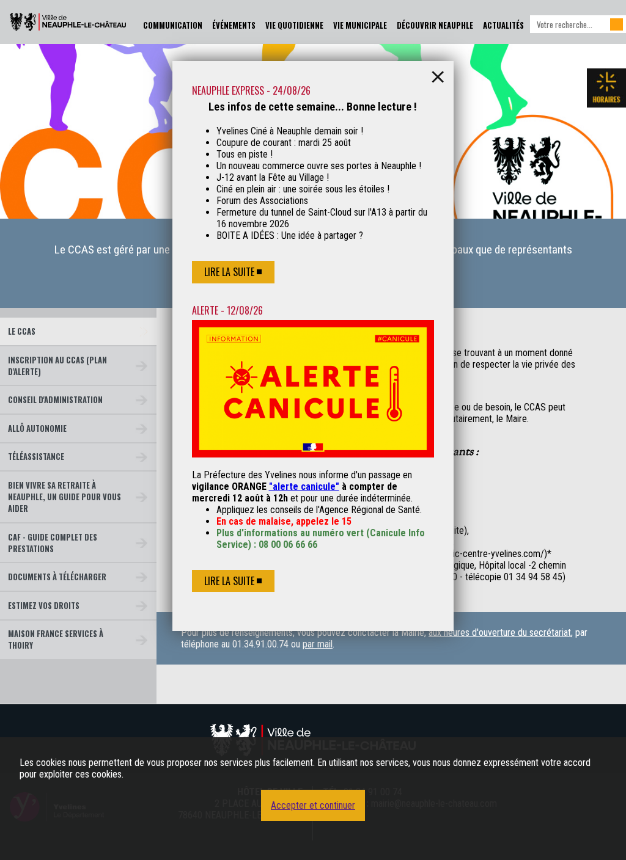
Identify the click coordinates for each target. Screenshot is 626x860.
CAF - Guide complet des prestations (52, 543)
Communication (172, 25)
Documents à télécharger (57, 577)
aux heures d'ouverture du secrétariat (500, 632)
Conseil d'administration (55, 400)
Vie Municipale (360, 25)
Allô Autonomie (37, 428)
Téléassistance (36, 456)
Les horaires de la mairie (606, 88)
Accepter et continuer (313, 805)
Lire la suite (229, 271)
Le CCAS (21, 331)
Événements (234, 25)
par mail (318, 644)
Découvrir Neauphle (435, 25)
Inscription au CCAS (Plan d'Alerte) (57, 365)
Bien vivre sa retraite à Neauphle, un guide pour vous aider (64, 496)
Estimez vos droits (43, 605)
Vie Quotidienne (294, 25)
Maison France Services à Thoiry (55, 639)
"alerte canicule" (304, 486)
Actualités (503, 25)
